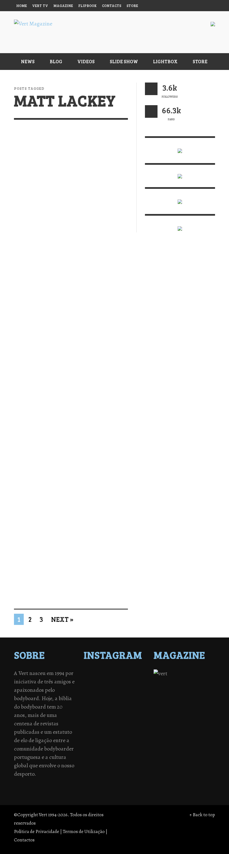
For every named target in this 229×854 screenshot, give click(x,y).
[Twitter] (176, 5)
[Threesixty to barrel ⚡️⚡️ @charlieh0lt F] (137, 703)
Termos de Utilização (84, 831)
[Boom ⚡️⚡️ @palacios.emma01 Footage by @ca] (107, 681)
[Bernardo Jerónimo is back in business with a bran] (93, 681)
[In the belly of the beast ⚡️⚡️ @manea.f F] (122, 688)
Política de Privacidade (36, 831)
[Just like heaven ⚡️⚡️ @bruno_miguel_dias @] (122, 696)
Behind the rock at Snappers (93, 314)
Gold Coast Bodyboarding (99, 554)
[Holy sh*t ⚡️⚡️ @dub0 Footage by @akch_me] (93, 674)
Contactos (24, 840)
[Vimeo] (187, 5)
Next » (62, 619)
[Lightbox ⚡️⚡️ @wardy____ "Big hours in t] (107, 696)
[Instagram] (166, 5)
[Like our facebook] (151, 111)
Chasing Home (98, 200)
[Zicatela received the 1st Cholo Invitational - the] (137, 681)
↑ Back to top (202, 814)
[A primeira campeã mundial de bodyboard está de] (122, 674)
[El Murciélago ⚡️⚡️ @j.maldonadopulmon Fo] (93, 688)
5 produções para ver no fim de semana (99, 427)
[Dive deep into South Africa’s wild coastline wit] (107, 703)
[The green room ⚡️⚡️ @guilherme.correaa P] (107, 688)
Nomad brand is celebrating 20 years (38, 557)
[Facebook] (155, 5)
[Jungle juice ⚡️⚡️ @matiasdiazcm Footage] (137, 696)
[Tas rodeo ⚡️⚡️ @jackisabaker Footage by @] (93, 703)
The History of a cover (38, 311)
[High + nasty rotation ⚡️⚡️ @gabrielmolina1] (93, 696)
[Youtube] (198, 5)
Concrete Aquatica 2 (31, 204)
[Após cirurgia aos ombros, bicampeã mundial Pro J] (122, 681)
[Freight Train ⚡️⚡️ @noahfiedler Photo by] (137, 688)
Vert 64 (25, 421)
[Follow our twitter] (151, 89)
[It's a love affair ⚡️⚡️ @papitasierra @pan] (107, 674)
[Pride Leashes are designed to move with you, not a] (122, 703)
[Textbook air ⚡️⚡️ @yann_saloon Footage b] (137, 674)
